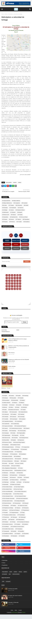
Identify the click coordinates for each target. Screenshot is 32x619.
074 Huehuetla (24, 449)
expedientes (5, 565)
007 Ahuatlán (20, 397)
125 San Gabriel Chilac (7, 489)
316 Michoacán (5, 212)
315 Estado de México (20, 210)
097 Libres (20, 468)
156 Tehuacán (25, 503)
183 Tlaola (4, 519)
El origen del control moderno (15, 595)
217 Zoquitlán (21, 535)
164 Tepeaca (17, 507)
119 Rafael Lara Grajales (15, 484)
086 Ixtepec (25, 458)
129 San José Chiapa (18, 489)
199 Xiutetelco (25, 524)
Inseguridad (25, 244)
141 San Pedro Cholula (18, 493)
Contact (20, 610)
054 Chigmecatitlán (21, 433)
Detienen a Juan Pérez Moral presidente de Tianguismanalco (18, 346)
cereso (3, 562)
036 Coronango (21, 416)
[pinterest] (23, 548)
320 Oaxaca (13, 214)
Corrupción (16, 248)
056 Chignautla (15, 435)
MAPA (16, 235)
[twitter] (23, 544)
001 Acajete (4, 395)
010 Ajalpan (22, 400)
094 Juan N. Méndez (15, 465)
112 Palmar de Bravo (14, 479)
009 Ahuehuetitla (14, 400)
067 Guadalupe (5, 444)
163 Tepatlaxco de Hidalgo (7, 507)
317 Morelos (12, 212)
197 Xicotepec (17, 524)
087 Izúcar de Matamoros (7, 461)
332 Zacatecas (26, 221)
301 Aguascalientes (6, 200)
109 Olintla (19, 477)
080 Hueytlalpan (22, 454)
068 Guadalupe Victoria (15, 444)
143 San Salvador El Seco (7, 496)
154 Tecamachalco (17, 503)
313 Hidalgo (4, 210)
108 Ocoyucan (13, 477)
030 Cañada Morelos (23, 412)
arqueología (4, 560)
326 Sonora (11, 219)
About (16, 610)
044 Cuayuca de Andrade (7, 426)
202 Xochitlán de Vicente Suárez (17, 526)
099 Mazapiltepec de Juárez (20, 470)
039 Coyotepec (22, 419)
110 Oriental (26, 477)
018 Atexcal (4, 407)
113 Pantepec (23, 479)
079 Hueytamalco (13, 454)
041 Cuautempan (18, 421)
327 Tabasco (18, 219)
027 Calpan (23, 409)
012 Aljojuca (14, 402)
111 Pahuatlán (5, 479)
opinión (14, 182)
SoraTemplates (15, 612)
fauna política (8, 182)
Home (12, 610)
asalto (10, 571)
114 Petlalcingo (5, 482)
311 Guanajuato (12, 207)
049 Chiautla (4, 430)
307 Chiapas (11, 205)
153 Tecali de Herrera (6, 503)
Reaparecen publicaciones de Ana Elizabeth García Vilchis (18, 360)
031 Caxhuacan (5, 414)
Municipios (24, 240)
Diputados (7, 244)
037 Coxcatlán (5, 419)
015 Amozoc (11, 404)
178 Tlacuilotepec (21, 514)
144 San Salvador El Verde (20, 496)
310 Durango (5, 207)
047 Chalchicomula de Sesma (16, 428)
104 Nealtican (5, 475)
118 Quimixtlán (5, 484)
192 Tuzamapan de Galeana (23, 521)
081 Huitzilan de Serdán (7, 456)
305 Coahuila (24, 203)
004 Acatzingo (25, 395)
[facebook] (8, 544)
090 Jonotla (4, 463)
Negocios (7, 248)
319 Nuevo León (5, 214)
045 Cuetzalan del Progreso (20, 426)
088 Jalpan (16, 461)
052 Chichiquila (5, 433)
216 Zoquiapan (14, 535)
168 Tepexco (4, 510)
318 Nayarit (19, 212)
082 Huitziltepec (17, 456)
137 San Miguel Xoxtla (6, 493)
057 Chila (22, 435)
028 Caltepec (5, 412)
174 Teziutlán (5, 512)
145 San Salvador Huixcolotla (8, 498)
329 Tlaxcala (4, 221)
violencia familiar (16, 574)
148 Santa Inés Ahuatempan (22, 498)
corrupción (8, 581)
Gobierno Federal (7, 240)
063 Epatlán (13, 440)
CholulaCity (11, 235)
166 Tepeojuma (25, 507)
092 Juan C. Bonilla (19, 463)
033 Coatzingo (21, 414)
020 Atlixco (11, 407)
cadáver (15, 571)
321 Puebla (20, 214)
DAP (3, 581)
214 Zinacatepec (5, 535)
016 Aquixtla (18, 404)
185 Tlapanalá (11, 519)
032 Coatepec (13, 414)
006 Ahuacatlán (13, 397)
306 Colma (4, 205)
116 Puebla (19, 482)
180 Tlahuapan (14, 517)
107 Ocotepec (5, 477)
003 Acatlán (18, 395)
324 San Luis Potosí (23, 217)
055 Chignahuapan (6, 435)
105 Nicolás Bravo (13, 475)
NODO (17, 330)
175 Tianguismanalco (14, 512)
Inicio (2, 14)
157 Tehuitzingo (5, 505)
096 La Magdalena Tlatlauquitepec (9, 468)
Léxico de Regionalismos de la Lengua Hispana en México (17, 339)
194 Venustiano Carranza (7, 524)
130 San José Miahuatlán (7, 491)
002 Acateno (11, 395)
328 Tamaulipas (26, 219)
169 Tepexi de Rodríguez (14, 510)
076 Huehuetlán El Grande (7, 451)
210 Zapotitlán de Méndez (7, 533)
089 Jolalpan (23, 461)
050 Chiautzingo (12, 430)
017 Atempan (25, 404)
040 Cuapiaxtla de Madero (7, 421)
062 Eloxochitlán (5, 440)
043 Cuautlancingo (15, 423)
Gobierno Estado (16, 240)
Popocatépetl (5, 571)
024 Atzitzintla (24, 407)
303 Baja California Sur (7, 203)
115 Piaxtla (12, 482)
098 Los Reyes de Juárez (7, 470)
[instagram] (8, 551)
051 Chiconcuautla (22, 430)
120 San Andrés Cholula (7, 486)
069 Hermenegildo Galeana (8, 447)
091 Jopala (11, 463)
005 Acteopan (5, 397)
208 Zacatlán (13, 531)
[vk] (23, 551)
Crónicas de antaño (12, 588)
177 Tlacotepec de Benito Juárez (9, 514)
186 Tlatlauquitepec (20, 519)
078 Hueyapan (5, 454)
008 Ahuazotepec (5, 400)
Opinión (25, 248)
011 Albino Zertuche (6, 402)
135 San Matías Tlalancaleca (20, 491)
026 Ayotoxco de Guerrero (13, 409)
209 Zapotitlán (21, 531)
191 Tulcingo (12, 521)
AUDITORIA (4, 330)
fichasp (20, 571)
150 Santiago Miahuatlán (19, 500)
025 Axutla (4, 409)
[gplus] (8, 548)
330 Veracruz (12, 221)
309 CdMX (26, 205)
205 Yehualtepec (18, 528)
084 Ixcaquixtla (18, 458)
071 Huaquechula (25, 447)
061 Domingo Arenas (23, 437)
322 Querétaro (5, 217)
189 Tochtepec (5, 521)
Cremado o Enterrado (13, 602)
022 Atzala (17, 407)
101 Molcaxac (5, 472)
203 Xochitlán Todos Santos (8, 528)
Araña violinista (11, 366)
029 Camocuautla (13, 412)
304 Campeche (17, 203)
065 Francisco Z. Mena (6, 442)
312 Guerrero (20, 207)
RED (21, 235)
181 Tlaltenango (22, 517)
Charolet (23, 612)
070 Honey (17, 447)
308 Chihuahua (19, 205)
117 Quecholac (26, 482)
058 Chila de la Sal (6, 437)
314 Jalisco (11, 210)
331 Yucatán (19, 221)
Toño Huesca (11, 352)
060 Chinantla (15, 437)
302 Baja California (16, 200)
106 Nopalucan (22, 475)
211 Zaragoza (17, 533)
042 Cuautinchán (5, 423)
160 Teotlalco (13, 505)
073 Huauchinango (15, 449)
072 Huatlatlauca (5, 449)
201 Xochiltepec (5, 526)
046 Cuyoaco (5, 428)
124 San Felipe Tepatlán (19, 486)
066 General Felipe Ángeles (19, 442)
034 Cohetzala (5, 416)
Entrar (24, 322)
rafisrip (6, 14)
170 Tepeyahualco (25, 510)
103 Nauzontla (20, 472)
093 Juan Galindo (5, 465)
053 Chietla (12, 433)
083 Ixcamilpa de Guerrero (7, 458)
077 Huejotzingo (18, 451)
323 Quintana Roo (13, 217)
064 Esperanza (21, 440)
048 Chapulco (26, 428)
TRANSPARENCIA (5, 331)
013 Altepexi (21, 402)
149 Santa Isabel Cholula (7, 500)
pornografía (4, 574)
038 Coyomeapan (13, 419)
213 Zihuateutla (25, 533)
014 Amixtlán (4, 404)
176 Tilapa (22, 512)
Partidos (16, 244)
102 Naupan (12, 472)
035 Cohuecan (13, 416)
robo (10, 574)
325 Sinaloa (4, 219)
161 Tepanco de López (22, 505)
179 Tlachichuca (5, 517)
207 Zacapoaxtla (5, 531)
